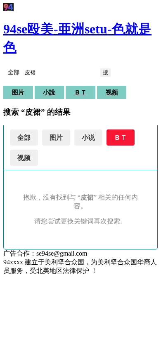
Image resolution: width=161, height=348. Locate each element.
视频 (112, 92)
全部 (24, 137)
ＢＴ (80, 92)
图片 (18, 92)
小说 (88, 137)
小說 (49, 92)
